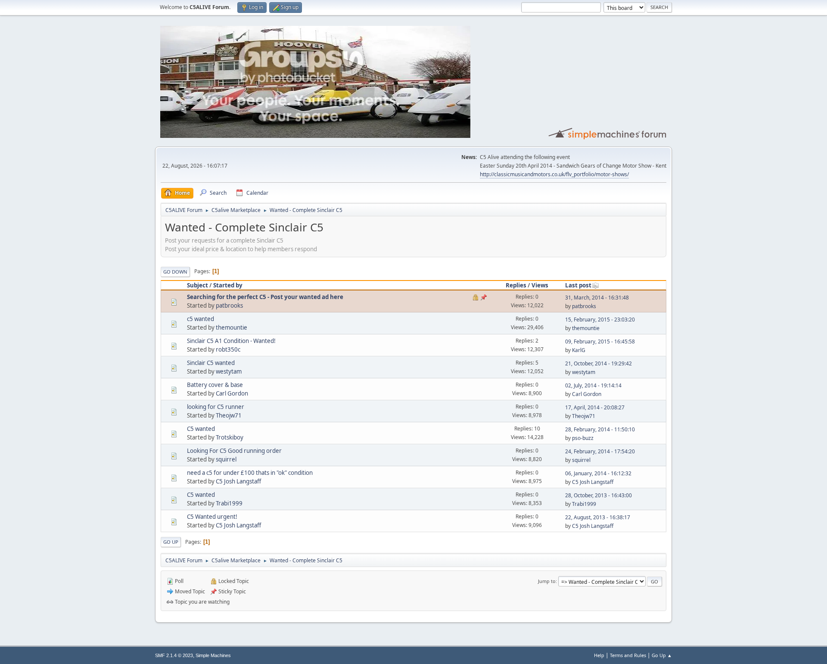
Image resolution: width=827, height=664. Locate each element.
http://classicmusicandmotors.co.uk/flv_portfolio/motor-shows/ (554, 174)
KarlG (578, 350)
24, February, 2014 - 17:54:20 (600, 451)
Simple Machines (213, 655)
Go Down (175, 271)
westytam (229, 371)
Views (540, 285)
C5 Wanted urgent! (212, 517)
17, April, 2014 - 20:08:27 (595, 407)
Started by (228, 285)
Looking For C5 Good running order (234, 451)
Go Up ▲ (662, 655)
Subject (197, 285)
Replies (516, 285)
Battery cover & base (215, 385)
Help (599, 655)
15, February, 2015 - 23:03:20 (600, 319)
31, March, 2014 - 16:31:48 (597, 297)
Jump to (547, 581)
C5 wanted (201, 429)
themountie (231, 327)
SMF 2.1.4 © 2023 (174, 655)
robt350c (228, 349)
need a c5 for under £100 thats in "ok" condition (250, 473)
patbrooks (229, 305)
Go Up (170, 542)
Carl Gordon (232, 393)
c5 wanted (200, 319)
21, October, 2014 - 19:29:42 (598, 363)
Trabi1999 (229, 503)
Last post (578, 285)
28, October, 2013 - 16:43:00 (598, 495)
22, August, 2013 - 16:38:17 (597, 517)
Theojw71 (229, 415)
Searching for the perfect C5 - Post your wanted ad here (265, 297)
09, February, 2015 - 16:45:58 (600, 341)
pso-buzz (583, 438)
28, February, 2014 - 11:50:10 (600, 429)
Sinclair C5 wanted (211, 363)
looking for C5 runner (215, 407)
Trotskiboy (229, 437)
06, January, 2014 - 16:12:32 (598, 473)
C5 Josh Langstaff (238, 481)
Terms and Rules (628, 655)
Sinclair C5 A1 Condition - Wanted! (231, 341)
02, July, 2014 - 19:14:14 (593, 385)
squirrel (226, 459)
